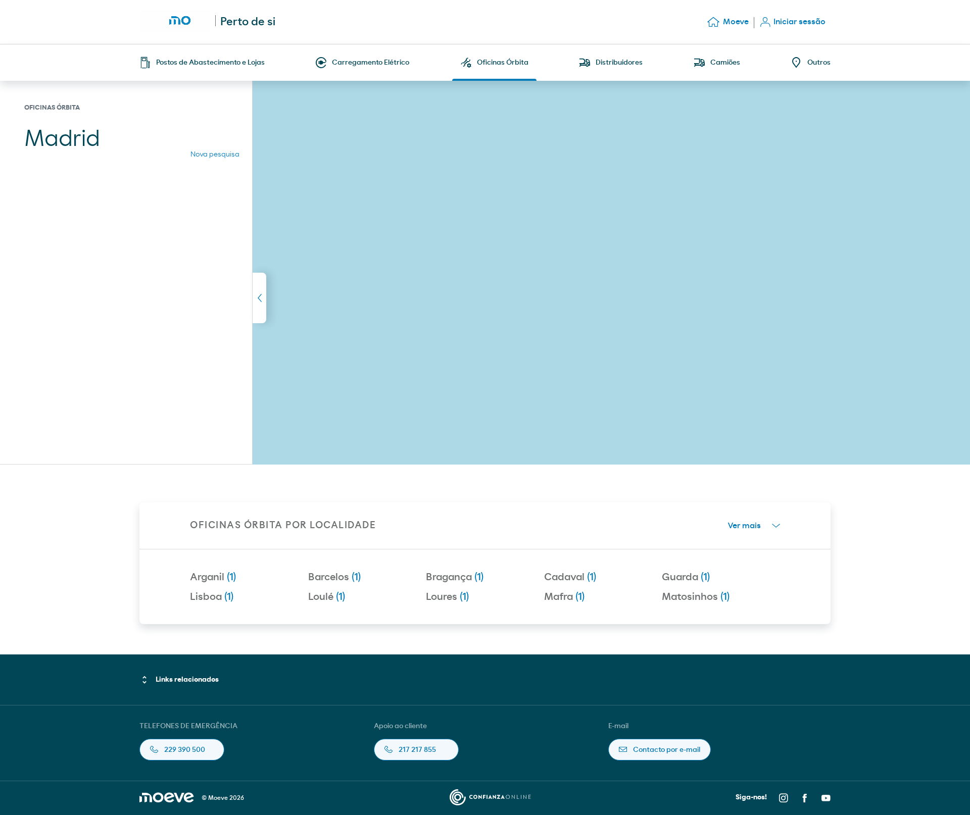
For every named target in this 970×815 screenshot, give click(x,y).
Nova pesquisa (214, 154)
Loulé (326, 597)
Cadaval (570, 577)
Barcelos (334, 577)
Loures (447, 597)
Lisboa (211, 597)
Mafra (564, 597)
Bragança (454, 577)
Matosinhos (696, 597)
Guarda (686, 577)
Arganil (213, 577)
